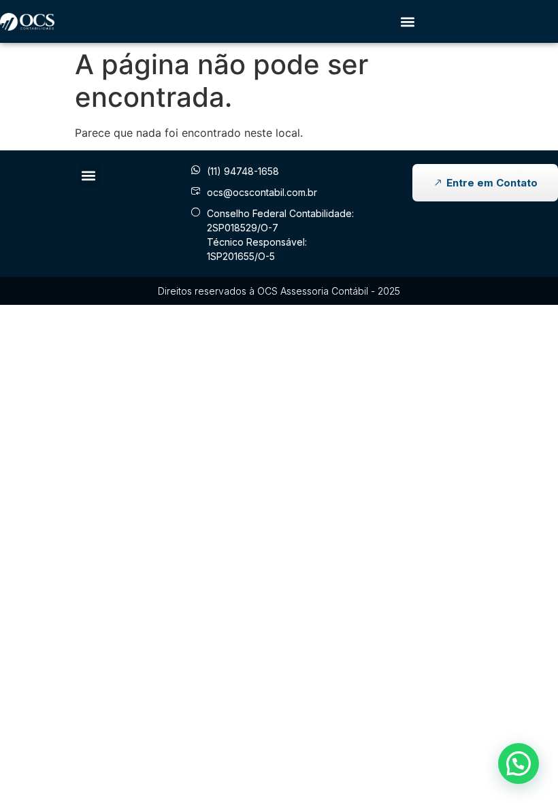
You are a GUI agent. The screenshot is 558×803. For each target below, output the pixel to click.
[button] (407, 21)
